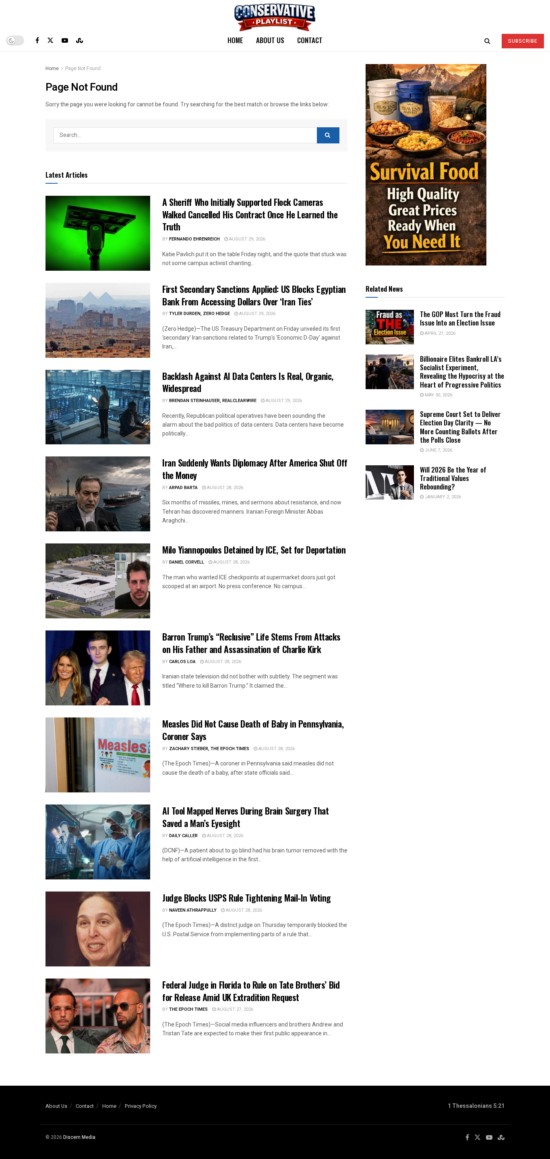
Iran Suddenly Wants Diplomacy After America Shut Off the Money (254, 468)
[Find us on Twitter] (50, 40)
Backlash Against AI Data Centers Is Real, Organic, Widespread (247, 382)
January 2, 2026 (442, 496)
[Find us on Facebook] (37, 40)
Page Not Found (83, 68)
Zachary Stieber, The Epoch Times (209, 748)
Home (235, 40)
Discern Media (79, 1137)
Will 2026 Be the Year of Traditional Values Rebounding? (453, 478)
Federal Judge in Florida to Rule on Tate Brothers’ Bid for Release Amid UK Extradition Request (250, 990)
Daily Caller (183, 835)
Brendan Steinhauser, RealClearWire (212, 400)
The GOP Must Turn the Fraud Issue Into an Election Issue (460, 318)
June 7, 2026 (438, 450)
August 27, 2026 (234, 1009)
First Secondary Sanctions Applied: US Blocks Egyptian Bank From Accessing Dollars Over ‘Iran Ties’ (254, 295)
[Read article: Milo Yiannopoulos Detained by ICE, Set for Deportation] (97, 580)
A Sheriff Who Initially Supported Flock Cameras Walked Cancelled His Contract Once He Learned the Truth (249, 214)
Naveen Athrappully (193, 910)
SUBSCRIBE (523, 41)
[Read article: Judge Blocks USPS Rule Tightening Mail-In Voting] (97, 929)
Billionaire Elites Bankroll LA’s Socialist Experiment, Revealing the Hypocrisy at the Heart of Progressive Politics (462, 372)
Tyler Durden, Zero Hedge (199, 313)
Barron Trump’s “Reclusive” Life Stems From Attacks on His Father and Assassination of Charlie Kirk (251, 642)
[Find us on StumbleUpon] (79, 40)
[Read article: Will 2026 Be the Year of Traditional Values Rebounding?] (390, 482)
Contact (310, 40)
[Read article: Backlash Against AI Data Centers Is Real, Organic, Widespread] (97, 407)
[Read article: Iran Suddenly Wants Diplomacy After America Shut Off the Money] (97, 493)
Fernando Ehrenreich (194, 239)
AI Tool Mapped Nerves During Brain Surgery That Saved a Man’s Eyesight (245, 816)
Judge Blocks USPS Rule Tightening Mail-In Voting (246, 897)
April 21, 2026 (439, 333)
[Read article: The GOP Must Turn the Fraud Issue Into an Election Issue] (390, 327)
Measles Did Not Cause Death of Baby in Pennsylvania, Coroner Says (252, 729)
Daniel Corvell (186, 562)
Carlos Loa (182, 661)
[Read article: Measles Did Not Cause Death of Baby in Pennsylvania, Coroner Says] (97, 754)
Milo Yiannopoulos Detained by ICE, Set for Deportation (253, 549)
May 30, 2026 (438, 395)
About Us (270, 40)
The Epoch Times (188, 1009)
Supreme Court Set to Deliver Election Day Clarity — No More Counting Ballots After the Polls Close (460, 427)
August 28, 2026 (224, 487)
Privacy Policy (141, 1106)
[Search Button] (487, 40)
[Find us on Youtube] (65, 40)
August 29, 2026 (246, 239)
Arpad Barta (183, 487)
